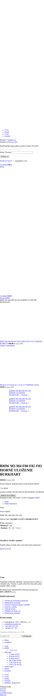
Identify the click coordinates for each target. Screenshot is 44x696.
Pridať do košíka (8, 495)
